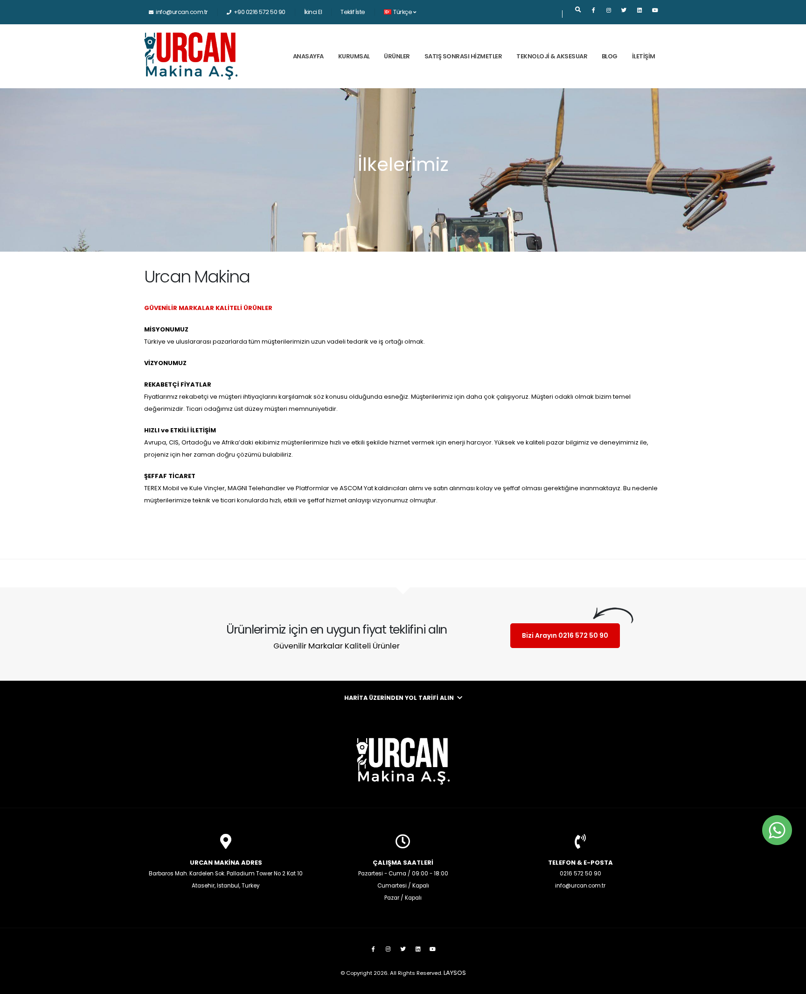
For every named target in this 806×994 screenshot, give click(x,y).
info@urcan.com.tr (182, 12)
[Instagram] (608, 14)
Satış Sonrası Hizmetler (463, 56)
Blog (610, 56)
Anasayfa (308, 56)
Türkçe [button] (402, 12)
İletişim (643, 56)
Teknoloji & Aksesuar (551, 56)
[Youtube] (654, 14)
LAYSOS (455, 972)
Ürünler (397, 56)
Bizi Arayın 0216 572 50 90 (565, 635)
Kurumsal (354, 56)
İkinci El (313, 12)
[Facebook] (593, 14)
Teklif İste (352, 12)
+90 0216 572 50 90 (259, 12)
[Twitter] (624, 14)
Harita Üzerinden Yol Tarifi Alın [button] (399, 698)
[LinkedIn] (639, 14)
